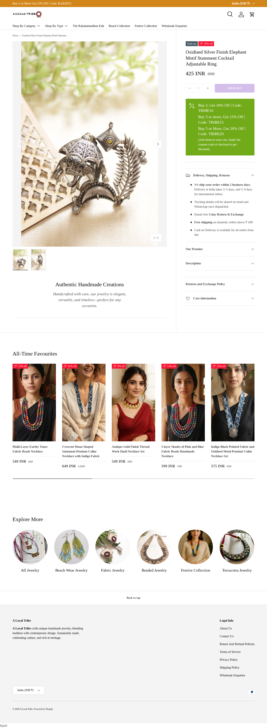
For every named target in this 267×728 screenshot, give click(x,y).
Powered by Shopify (43, 709)
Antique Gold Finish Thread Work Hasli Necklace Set (131, 449)
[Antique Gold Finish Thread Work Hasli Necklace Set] (133, 403)
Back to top (133, 597)
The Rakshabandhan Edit (88, 26)
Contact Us (227, 636)
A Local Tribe (26, 709)
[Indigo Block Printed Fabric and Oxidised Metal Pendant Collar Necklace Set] (232, 403)
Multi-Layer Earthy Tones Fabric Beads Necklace (30, 449)
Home (15, 35)
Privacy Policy (229, 659)
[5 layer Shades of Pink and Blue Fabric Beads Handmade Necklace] (183, 403)
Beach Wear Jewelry (71, 570)
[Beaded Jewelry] (154, 547)
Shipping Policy (229, 667)
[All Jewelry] (30, 547)
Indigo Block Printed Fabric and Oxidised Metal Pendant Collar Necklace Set (232, 451)
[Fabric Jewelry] (112, 547)
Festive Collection (146, 26)
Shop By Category (24, 26)
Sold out (235, 88)
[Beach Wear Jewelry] (71, 547)
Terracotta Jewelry (237, 570)
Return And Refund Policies (237, 644)
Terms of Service (230, 651)
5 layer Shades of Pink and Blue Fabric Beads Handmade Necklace (182, 451)
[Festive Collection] (195, 547)
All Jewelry (30, 570)
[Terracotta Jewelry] (237, 547)
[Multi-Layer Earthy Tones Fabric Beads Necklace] (34, 403)
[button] (252, 14)
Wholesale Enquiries (174, 26)
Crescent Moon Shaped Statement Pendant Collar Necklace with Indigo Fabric (81, 451)
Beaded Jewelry (154, 570)
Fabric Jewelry (113, 570)
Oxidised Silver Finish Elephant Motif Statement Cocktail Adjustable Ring (45, 35)
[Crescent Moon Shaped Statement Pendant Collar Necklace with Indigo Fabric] (84, 403)
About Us (226, 628)
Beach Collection (119, 26)
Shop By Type (54, 26)
